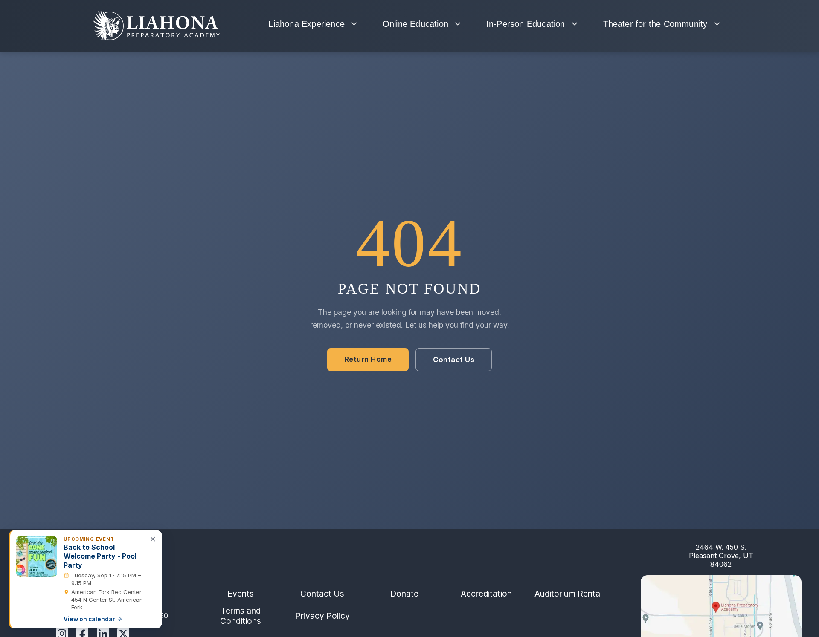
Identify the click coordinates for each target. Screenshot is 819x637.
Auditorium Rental (568, 593)
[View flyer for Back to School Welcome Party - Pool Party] (36, 556)
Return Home (368, 359)
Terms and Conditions (240, 615)
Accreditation (486, 593)
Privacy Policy (322, 616)
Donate (404, 593)
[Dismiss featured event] (153, 539)
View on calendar (89, 619)
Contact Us (453, 360)
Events (240, 593)
